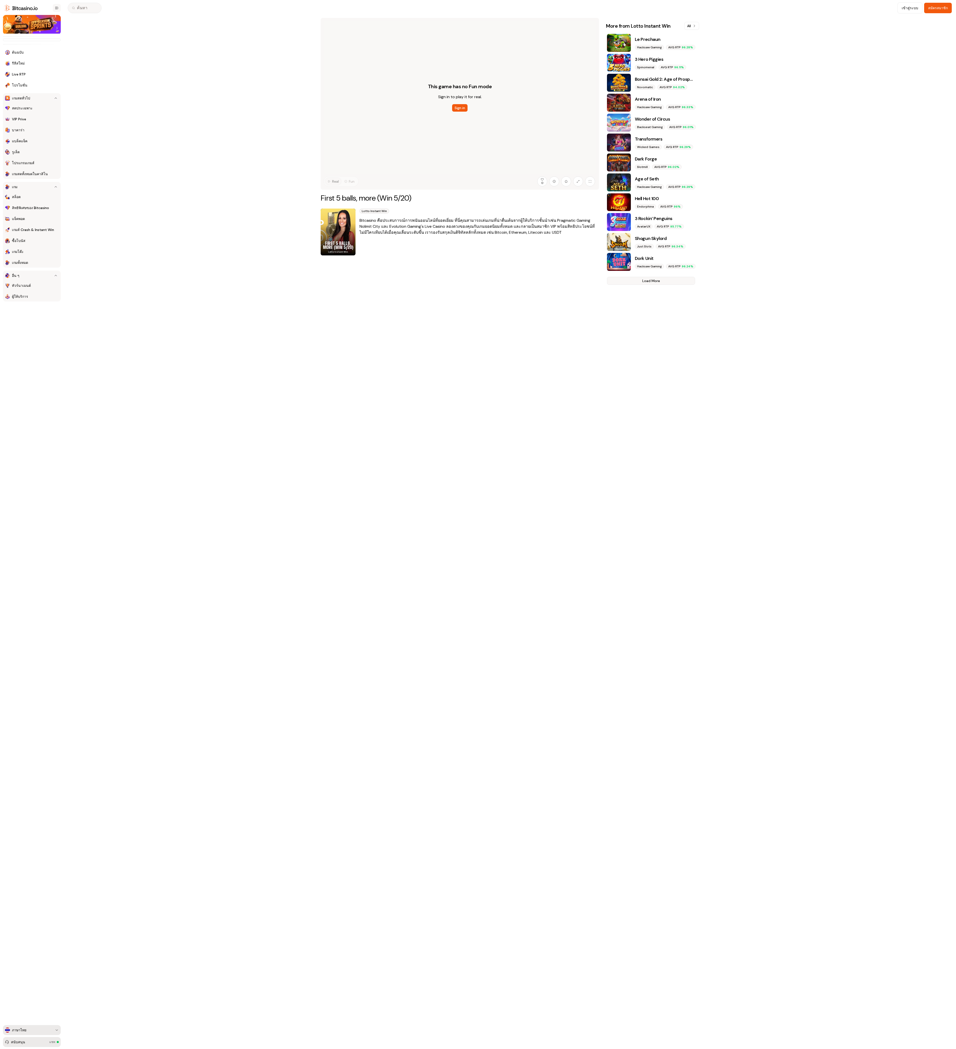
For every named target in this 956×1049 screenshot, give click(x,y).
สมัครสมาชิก (938, 8)
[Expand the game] (578, 181)
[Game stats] (554, 181)
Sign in (460, 108)
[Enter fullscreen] (590, 181)
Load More (651, 281)
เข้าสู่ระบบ (910, 8)
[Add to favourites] (566, 181)
